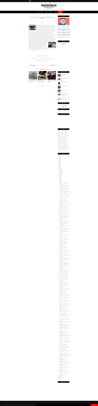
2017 (59, 161)
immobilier (59, 150)
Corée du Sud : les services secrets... (41, 81)
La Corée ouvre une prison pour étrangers (64, 191)
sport (61, 137)
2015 (59, 163)
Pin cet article (51, 58)
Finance (65, 141)
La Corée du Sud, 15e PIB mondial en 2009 (64, 347)
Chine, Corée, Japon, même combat (63, 293)
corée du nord (42, 60)
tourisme (64, 137)
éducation (66, 136)
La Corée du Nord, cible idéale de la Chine (64, 263)
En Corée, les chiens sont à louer (63, 214)
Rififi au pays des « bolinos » (62, 246)
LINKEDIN (63, 33)
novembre (60, 171)
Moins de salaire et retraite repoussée (63, 206)
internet (67, 132)
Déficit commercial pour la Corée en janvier (64, 354)
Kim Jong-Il (46, 60)
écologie (62, 146)
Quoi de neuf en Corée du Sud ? (63, 210)
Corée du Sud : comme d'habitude (51, 81)
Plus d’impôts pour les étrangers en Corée (64, 221)
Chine (40, 60)
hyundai (62, 141)
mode (61, 132)
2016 (59, 162)
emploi (64, 132)
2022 (59, 155)
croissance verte (65, 146)
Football (59, 137)
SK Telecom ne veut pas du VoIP (63, 193)
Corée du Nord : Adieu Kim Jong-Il (33, 81)
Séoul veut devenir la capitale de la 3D (63, 275)
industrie (59, 132)
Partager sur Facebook (35, 58)
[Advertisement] (63, 58)
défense (59, 146)
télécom (63, 136)
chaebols (65, 142)
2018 (59, 160)
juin (59, 177)
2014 (59, 164)
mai (59, 178)
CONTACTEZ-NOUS (63, 28)
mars (59, 180)
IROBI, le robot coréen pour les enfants (64, 361)
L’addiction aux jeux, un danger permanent (64, 228)
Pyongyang (64, 150)
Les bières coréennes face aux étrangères (64, 340)
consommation (59, 136)
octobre (60, 172)
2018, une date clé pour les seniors (63, 309)
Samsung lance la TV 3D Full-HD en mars (64, 188)
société (62, 131)
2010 (59, 169)
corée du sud (59, 131)
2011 (59, 168)
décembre (60, 170)
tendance (59, 141)
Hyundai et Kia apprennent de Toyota (63, 327)
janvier (60, 375)
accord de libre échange (60, 142)
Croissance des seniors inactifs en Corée (64, 325)
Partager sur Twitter (44, 58)
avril (59, 179)
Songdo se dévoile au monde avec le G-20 (64, 185)
